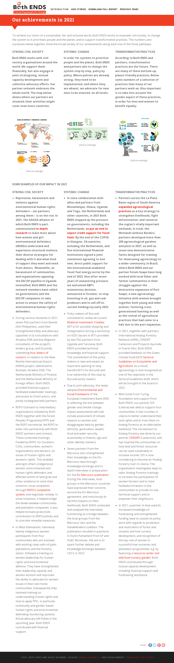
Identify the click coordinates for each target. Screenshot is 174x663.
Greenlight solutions (140, 657)
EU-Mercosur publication (93, 475)
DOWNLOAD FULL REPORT (103, 9)
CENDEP (134, 438)
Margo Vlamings (89, 657)
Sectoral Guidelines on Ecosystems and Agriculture (138, 361)
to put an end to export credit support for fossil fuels (88, 233)
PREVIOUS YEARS (129, 9)
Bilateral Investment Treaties (85, 322)
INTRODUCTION (59, 9)
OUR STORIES (78, 9)
